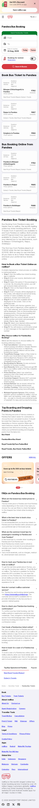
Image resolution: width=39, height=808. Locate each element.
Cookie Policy (7, 739)
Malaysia (5, 764)
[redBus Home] (10, 16)
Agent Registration (9, 708)
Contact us (15, 703)
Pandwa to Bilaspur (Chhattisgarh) (10, 163)
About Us (5, 703)
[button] (34, 3)
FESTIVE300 (12, 479)
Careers (22, 708)
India (3, 759)
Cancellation (19, 716)
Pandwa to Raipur (10, 185)
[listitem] (5, 465)
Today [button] (25, 50)
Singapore (22, 759)
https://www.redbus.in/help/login (16, 594)
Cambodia (24, 764)
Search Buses (21, 67)
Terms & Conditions (9, 734)
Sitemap (23, 721)
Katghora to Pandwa (11, 133)
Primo (10, 726)
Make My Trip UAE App (10, 751)
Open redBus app (19, 10)
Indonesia (11, 759)
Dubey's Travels (26, 97)
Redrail (12, 746)
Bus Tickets (6, 696)
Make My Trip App (24, 746)
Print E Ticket (7, 721)
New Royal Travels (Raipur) (11, 97)
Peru (13, 769)
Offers (31, 721)
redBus (4, 746)
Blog (3, 726)
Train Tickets (19, 696)
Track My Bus (7, 716)
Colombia (5, 769)
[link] (18, 473)
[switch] (33, 58)
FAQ (16, 721)
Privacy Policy (25, 734)
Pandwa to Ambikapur (11, 205)
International (23, 769)
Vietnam (14, 764)
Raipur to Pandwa (10, 112)
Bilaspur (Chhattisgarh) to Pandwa (13, 91)
